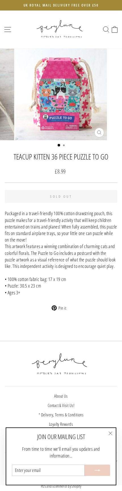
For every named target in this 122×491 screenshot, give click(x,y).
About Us (61, 396)
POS (43, 486)
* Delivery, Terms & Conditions (61, 414)
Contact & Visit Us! (61, 405)
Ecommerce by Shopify (66, 486)
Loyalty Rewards (61, 424)
